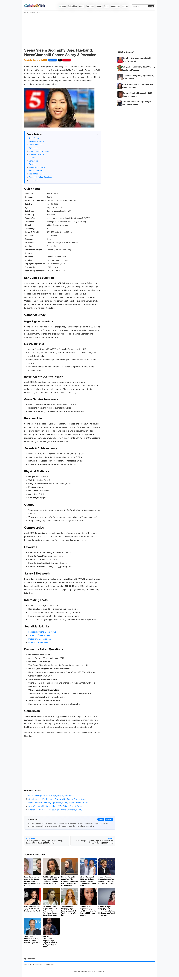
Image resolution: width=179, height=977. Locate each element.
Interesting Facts (36, 170)
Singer (106, 6)
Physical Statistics (36, 154)
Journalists (115, 6)
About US (28, 965)
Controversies (34, 161)
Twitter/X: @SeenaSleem (39, 635)
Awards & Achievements (39, 151)
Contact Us (37, 965)
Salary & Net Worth (37, 167)
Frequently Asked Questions (40, 177)
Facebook (53, 60)
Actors (99, 6)
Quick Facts (34, 138)
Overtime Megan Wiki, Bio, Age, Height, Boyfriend (50, 795)
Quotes (32, 157)
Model (81, 6)
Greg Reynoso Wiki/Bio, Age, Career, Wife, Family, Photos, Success (58, 799)
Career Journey (35, 145)
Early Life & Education (38, 141)
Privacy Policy (49, 965)
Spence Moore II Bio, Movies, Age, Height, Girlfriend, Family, (55, 810)
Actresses (90, 6)
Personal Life (34, 148)
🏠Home (62, 6)
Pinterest (67, 60)
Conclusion (33, 180)
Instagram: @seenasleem (39, 639)
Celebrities (72, 6)
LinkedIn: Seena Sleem (38, 642)
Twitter (100, 819)
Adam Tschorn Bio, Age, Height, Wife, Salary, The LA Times (55, 806)
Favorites (32, 164)
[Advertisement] (89, 31)
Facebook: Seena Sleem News (42, 632)
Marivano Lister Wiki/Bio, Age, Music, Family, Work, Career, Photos (58, 803)
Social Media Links (36, 174)
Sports (125, 6)
